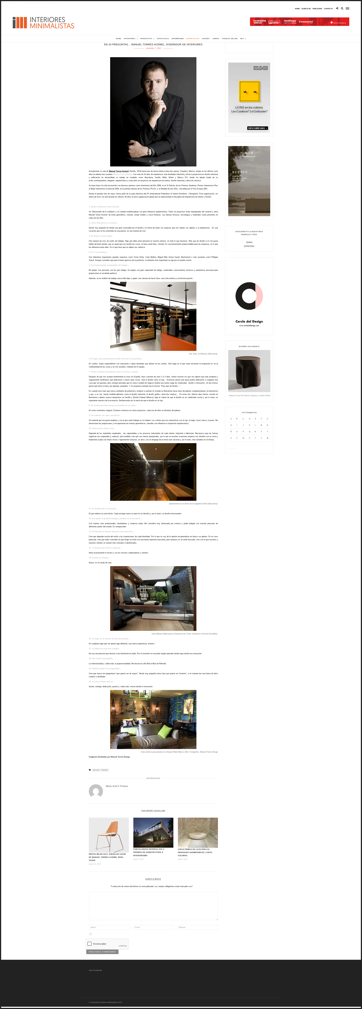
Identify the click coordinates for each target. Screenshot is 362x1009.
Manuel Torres (100, 770)
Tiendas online (230, 38)
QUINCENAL (249, 246)
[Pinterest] (252, 47)
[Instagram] (258, 47)
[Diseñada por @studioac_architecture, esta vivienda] (169, 982)
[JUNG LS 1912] (249, 132)
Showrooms (178, 38)
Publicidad (317, 8)
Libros (215, 38)
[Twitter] (246, 47)
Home (297, 8)
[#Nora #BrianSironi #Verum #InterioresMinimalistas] (262, 982)
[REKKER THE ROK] (249, 215)
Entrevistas (192, 38)
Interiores (129, 38)
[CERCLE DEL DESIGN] (249, 330)
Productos (146, 38)
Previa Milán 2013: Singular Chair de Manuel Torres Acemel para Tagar (107, 857)
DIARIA (249, 242)
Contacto (328, 8)
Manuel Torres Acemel (119, 171)
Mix (242, 38)
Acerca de (306, 8)
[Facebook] (240, 47)
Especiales (163, 38)
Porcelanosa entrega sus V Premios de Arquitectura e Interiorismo (148, 852)
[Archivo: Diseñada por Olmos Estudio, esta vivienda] (100, 982)
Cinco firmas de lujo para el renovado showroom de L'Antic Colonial (195, 852)
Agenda (206, 38)
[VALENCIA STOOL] (249, 391)
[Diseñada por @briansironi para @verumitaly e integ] (239, 982)
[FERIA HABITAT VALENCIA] (299, 19)
